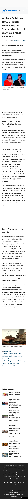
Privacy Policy (19, 494)
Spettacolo (7, 351)
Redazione (12, 494)
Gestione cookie (24, 497)
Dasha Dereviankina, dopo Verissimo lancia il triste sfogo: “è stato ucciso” (12, 356)
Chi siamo (6, 494)
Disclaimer (14, 496)
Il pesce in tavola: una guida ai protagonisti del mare (14, 394)
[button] (20, 11)
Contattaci (14, 484)
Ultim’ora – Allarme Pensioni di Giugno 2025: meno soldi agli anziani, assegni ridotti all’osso (15, 455)
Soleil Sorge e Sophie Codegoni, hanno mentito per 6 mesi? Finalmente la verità (13, 363)
